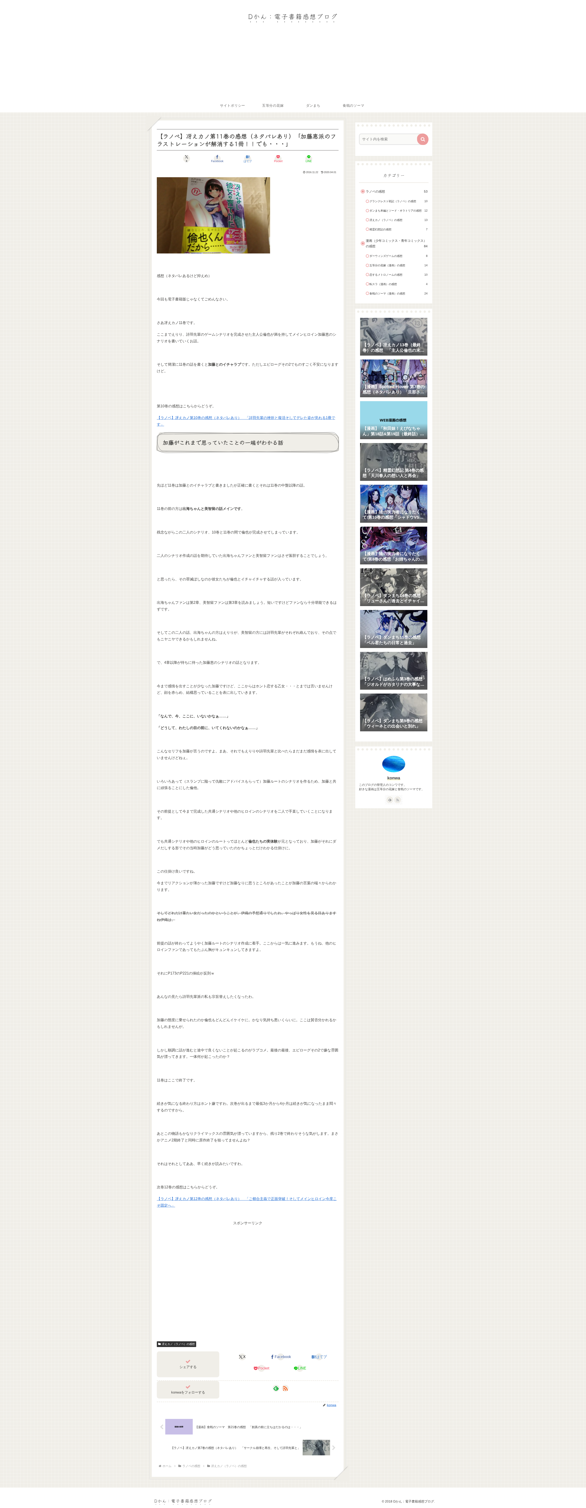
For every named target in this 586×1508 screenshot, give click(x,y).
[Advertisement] (293, 64)
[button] (423, 139)
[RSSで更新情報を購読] (285, 1388)
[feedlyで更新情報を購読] (276, 1388)
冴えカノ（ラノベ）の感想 (178, 1344)
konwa (393, 778)
